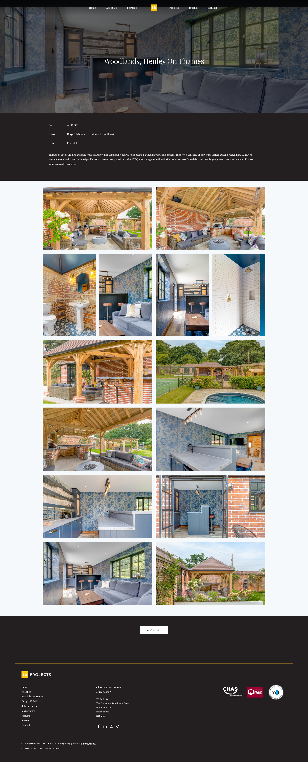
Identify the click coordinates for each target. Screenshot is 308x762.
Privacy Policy (64, 743)
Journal (193, 7)
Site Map (52, 743)
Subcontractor (29, 706)
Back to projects (154, 630)
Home (92, 7)
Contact (212, 7)
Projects (174, 7)
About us (111, 7)
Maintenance (28, 710)
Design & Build (29, 701)
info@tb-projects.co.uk (108, 687)
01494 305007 (103, 691)
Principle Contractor (32, 696)
